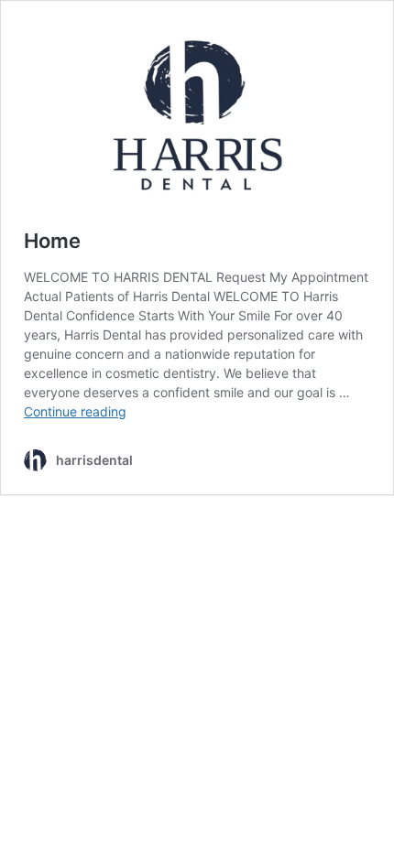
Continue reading (75, 411)
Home (52, 241)
